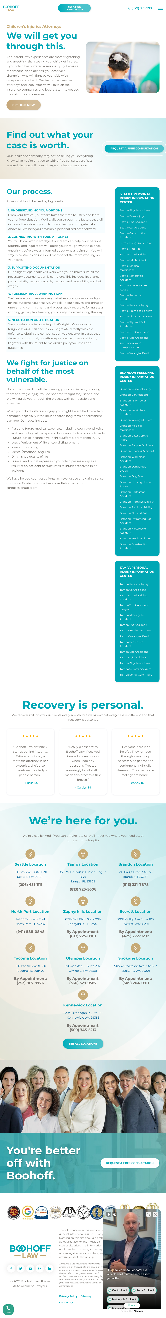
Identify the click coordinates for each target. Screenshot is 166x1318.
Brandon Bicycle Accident (136, 445)
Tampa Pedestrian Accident (131, 644)
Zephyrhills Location (83, 911)
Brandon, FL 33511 (135, 877)
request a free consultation (130, 1163)
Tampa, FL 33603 (83, 881)
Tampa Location (82, 864)
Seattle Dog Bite (130, 248)
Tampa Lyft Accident (133, 657)
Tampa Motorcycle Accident (132, 617)
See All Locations (83, 1043)
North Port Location (30, 911)
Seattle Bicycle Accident (135, 210)
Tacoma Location (30, 958)
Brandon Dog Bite (131, 476)
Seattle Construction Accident (133, 235)
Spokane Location (135, 958)
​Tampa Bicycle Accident (135, 663)
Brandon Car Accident (134, 394)
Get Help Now (23, 105)
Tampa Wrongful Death (135, 636)
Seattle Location (30, 864)
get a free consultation (74, 8)
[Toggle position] (148, 1214)
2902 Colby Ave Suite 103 (136, 919)
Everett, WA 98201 (136, 924)
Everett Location (136, 911)
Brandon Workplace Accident (132, 412)
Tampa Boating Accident (136, 630)
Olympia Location (83, 958)
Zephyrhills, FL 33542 (83, 924)
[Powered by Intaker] (138, 1311)
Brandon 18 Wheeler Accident (133, 402)
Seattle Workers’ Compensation (130, 345)
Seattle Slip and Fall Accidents (132, 324)
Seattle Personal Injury (134, 305)
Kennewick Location (83, 1005)
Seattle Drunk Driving (134, 254)
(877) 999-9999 (143, 8)
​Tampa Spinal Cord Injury (136, 674)
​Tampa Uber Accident (134, 651)
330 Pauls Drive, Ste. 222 (135, 872)
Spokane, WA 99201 (135, 971)
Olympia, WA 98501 (83, 971)
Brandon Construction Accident (134, 546)
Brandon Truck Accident (135, 538)
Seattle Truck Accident (134, 332)
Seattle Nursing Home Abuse (134, 287)
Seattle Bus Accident (133, 221)
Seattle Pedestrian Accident (131, 297)
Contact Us (66, 1302)
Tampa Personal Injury (134, 584)
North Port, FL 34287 (30, 924)
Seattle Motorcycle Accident (132, 277)
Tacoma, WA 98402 (30, 971)
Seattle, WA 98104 (30, 877)
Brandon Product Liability (136, 507)
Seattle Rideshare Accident (137, 316)
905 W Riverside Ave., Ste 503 (135, 966)
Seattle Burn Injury (132, 216)
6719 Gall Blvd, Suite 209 (83, 919)
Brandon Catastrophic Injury (134, 437)
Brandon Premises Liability (137, 501)
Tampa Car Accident (133, 589)
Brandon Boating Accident (137, 451)
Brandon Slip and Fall (133, 513)
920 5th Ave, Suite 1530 (30, 872)
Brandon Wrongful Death (136, 420)
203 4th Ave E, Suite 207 (83, 966)
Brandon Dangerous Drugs (133, 468)
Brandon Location (135, 864)
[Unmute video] (108, 1214)
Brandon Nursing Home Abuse (135, 484)
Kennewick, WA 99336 (83, 1017)
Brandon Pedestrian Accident (133, 494)
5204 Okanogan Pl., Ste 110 (83, 1013)
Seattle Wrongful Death (135, 353)
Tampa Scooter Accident (135, 669)
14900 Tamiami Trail (30, 919)
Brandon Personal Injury (135, 389)
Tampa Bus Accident (133, 624)
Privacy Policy (68, 1296)
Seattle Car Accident (133, 227)
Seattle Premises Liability (136, 310)
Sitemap (86, 1296)
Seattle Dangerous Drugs (136, 243)
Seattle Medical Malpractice (129, 267)
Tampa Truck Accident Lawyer (134, 607)
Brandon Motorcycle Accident (133, 530)
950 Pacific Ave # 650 (30, 966)
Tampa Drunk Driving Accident (134, 597)
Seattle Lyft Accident (133, 260)
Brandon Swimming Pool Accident (136, 520)
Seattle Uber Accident (134, 337)
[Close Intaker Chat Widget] (155, 1214)
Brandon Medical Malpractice (131, 427)
